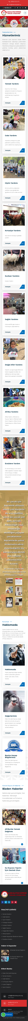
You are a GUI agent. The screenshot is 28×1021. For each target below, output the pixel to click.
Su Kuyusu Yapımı (7, 981)
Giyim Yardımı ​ (11, 183)
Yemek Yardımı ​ (12, 84)
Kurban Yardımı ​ (12, 276)
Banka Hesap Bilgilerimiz (11, 756)
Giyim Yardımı (6, 919)
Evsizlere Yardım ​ (13, 464)
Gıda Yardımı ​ (11, 135)
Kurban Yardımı (7, 925)
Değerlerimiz (11, 716)
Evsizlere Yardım (7, 939)
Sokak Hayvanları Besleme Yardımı (12, 936)
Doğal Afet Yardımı (8, 931)
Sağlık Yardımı (6, 928)
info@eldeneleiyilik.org (15, 995)
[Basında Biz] (9, 580)
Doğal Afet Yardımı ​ (14, 365)
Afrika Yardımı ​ (12, 412)
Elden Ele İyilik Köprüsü (9, 973)
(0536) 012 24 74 (13, 1002)
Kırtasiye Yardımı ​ (13, 231)
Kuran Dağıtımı (6, 984)
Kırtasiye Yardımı (7, 922)
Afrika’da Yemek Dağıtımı (17, 950)
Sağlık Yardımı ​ (12, 319)
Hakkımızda (10, 669)
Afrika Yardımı (6, 933)
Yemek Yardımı (6, 914)
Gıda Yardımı (6, 917)
